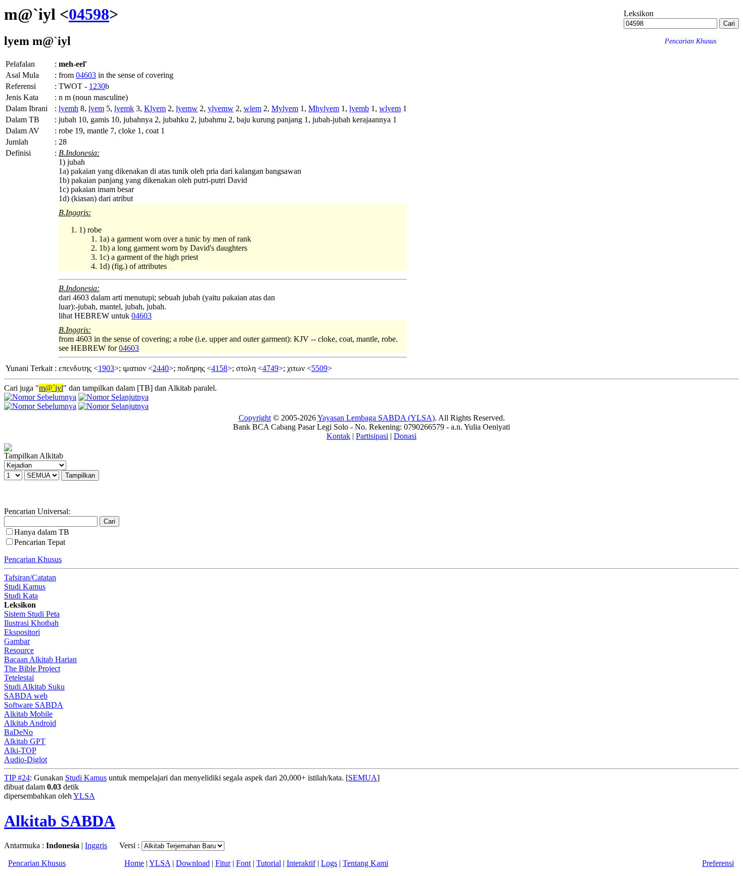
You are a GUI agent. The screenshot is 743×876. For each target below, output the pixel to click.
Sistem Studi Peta (32, 614)
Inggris (96, 845)
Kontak (338, 436)
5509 (319, 368)
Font (243, 863)
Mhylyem (323, 108)
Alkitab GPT (24, 741)
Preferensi (718, 863)
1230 (97, 86)
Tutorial (268, 863)
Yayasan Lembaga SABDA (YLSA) (376, 417)
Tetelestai (19, 677)
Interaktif (301, 863)
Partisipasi (372, 436)
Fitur (222, 863)
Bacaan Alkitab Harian (40, 659)
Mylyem (284, 108)
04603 (86, 75)
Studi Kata (21, 595)
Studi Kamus (24, 586)
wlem (252, 108)
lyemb (359, 108)
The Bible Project (32, 668)
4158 (219, 368)
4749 (270, 368)
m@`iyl (51, 388)
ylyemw (221, 108)
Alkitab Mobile (28, 714)
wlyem (390, 108)
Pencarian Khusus (33, 559)
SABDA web (26, 695)
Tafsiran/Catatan (30, 577)
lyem (96, 108)
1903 (106, 368)
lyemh (68, 108)
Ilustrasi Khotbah (31, 623)
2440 (161, 368)
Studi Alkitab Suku (34, 686)
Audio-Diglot (25, 759)
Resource (19, 650)
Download (193, 863)
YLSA (84, 796)
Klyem (155, 108)
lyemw (187, 108)
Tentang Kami (365, 863)
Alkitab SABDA (59, 821)
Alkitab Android (30, 723)
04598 (89, 14)
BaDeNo (18, 732)
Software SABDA (33, 705)
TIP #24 (17, 777)
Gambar (17, 641)
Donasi (405, 436)
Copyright (255, 417)
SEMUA (362, 777)
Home (134, 863)
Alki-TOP (20, 750)
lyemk (124, 108)
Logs (329, 863)
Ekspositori (22, 632)
